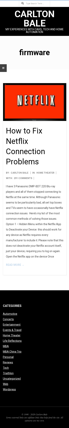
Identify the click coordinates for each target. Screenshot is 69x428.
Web (5, 384)
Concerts (8, 319)
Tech (6, 367)
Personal (8, 357)
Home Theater (45, 172)
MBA (6, 346)
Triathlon (8, 373)
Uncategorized (12, 378)
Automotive (10, 313)
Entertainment (12, 324)
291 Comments (23, 178)
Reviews (8, 362)
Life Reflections (12, 340)
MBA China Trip (12, 351)
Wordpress (9, 389)
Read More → (15, 264)
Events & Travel (12, 330)
